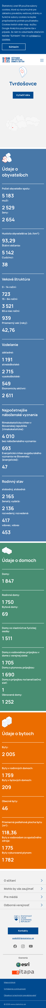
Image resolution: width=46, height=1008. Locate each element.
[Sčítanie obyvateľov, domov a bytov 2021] (13, 61)
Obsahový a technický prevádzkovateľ (20, 995)
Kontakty (23, 930)
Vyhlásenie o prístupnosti (15, 989)
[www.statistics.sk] (23, 921)
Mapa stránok (9, 982)
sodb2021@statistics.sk (23, 938)
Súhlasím (14, 46)
